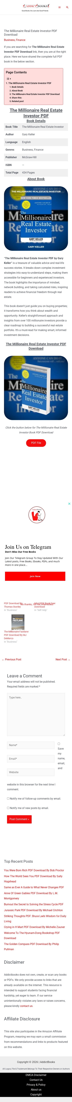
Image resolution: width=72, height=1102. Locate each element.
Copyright (36, 1094)
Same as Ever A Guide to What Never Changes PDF (34, 887)
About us (36, 1089)
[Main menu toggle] (59, 7)
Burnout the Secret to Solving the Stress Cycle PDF (33, 904)
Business (9, 40)
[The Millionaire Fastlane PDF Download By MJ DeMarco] (17, 622)
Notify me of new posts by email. (29, 808)
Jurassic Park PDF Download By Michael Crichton (33, 910)
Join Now (35, 576)
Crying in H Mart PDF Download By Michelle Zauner (34, 927)
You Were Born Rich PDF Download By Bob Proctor (34, 870)
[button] (67, 7)
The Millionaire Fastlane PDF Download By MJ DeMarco (16, 635)
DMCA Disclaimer (36, 1075)
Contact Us (36, 1079)
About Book (17, 90)
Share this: (17, 97)
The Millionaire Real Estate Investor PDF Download (36, 94)
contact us (26, 1006)
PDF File (36, 442)
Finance (20, 40)
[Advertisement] (36, 483)
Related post (18, 101)
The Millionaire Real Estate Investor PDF (29, 83)
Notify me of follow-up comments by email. (35, 798)
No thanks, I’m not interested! (36, 604)
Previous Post (11, 659)
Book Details (18, 87)
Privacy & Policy (36, 1084)
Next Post (63, 659)
